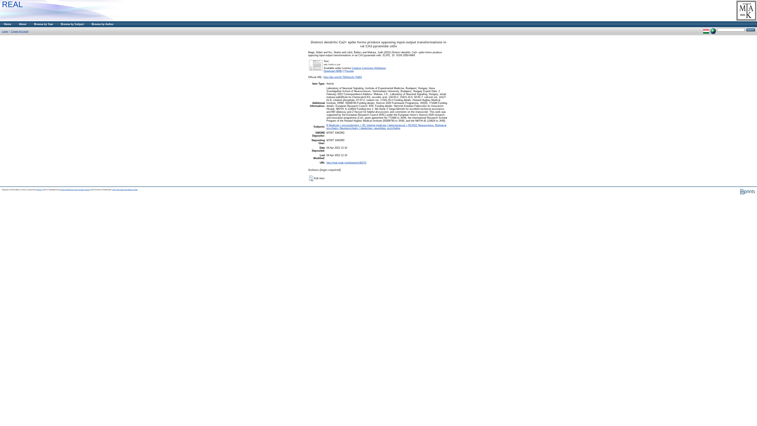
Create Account (19, 31)
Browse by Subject (72, 24)
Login (5, 31)
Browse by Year (43, 24)
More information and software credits (125, 190)
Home (7, 24)
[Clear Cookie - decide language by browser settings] (713, 29)
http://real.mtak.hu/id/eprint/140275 (346, 162)
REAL (12, 4)
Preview (349, 71)
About (22, 24)
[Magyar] (706, 29)
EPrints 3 (39, 190)
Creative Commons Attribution (369, 68)
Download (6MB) (333, 71)
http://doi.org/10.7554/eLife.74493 (342, 77)
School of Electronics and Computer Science (75, 190)
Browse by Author (103, 24)
